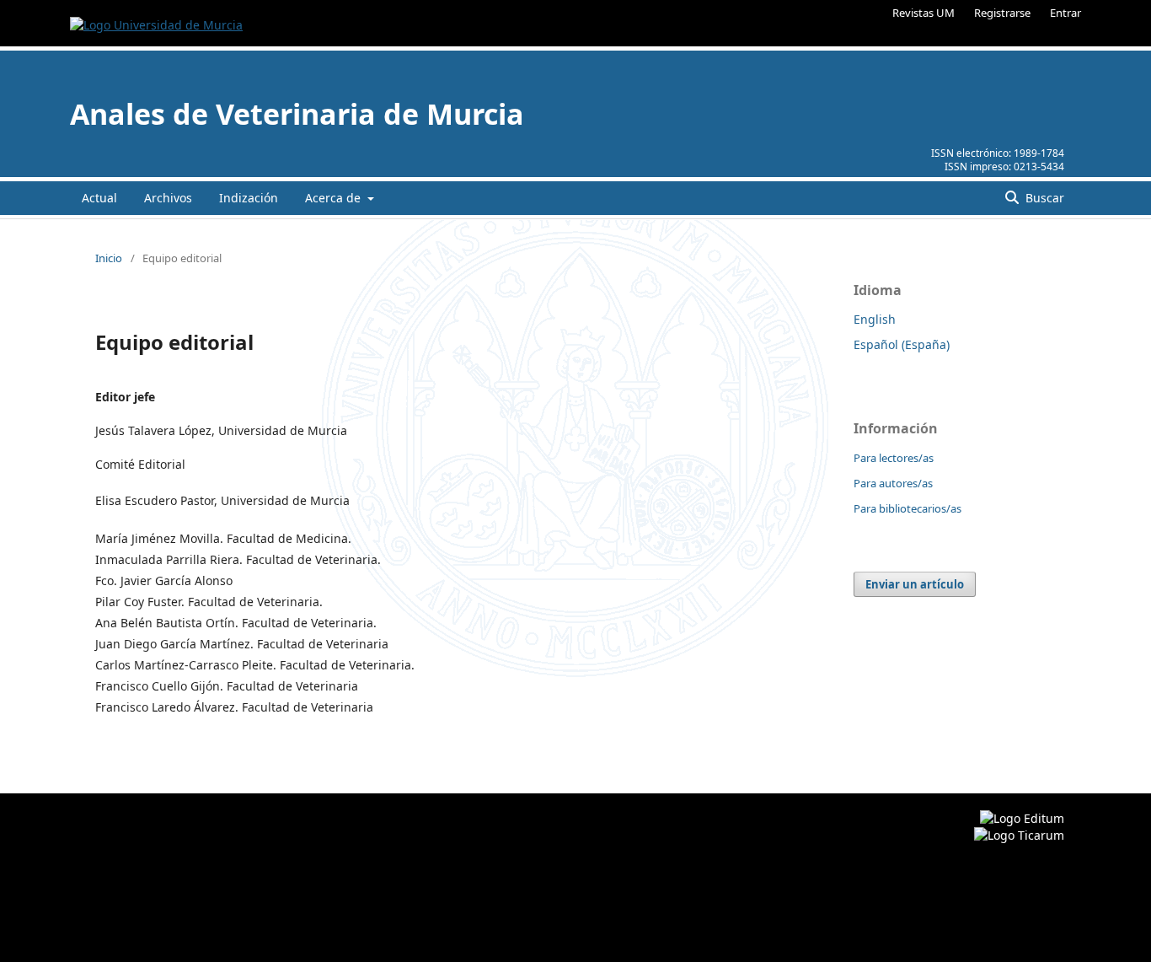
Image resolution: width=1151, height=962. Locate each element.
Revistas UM (923, 12)
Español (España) (902, 344)
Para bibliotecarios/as (907, 508)
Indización (248, 198)
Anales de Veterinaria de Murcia (297, 113)
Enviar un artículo (914, 584)
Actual (99, 198)
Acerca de (334, 198)
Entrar (1065, 12)
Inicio (108, 258)
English (875, 319)
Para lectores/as (894, 457)
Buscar (1043, 198)
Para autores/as (893, 483)
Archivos (168, 198)
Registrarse (1002, 12)
